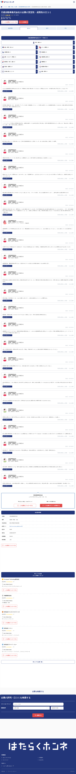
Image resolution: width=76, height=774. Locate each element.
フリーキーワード (6, 704)
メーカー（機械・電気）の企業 (10, 6)
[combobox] (38, 704)
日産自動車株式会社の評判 (24, 6)
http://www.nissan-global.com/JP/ (16, 526)
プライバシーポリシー (12, 771)
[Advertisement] (38, 559)
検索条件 (3, 708)
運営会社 (3, 771)
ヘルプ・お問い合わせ (7, 766)
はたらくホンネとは (7, 757)
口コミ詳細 (71, 91)
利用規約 (41, 757)
